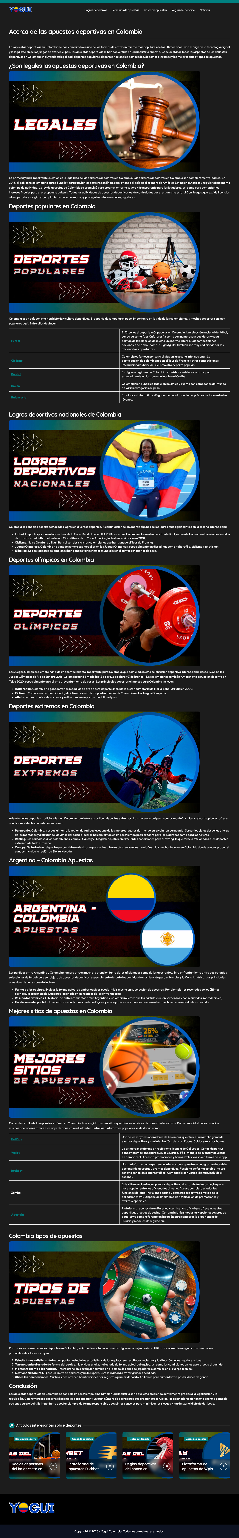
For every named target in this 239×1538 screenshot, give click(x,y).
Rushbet (16, 1170)
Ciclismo (17, 360)
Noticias (205, 10)
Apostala (17, 1214)
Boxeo (15, 386)
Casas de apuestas (155, 10)
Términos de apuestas (125, 10)
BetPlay (16, 1139)
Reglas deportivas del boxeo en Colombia (140, 1469)
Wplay (15, 1152)
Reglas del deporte (183, 10)
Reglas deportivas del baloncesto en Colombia (27, 1469)
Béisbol (16, 374)
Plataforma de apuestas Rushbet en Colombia (84, 1469)
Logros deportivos (95, 10)
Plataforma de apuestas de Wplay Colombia (198, 1469)
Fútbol (15, 341)
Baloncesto (18, 397)
